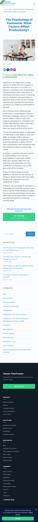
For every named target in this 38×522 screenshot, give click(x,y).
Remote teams (7, 428)
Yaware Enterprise (8, 411)
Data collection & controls (11, 451)
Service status (7, 460)
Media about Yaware (9, 486)
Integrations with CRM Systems (14, 314)
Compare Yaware (8, 408)
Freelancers (6, 431)
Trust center (7, 474)
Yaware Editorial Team (20, 75)
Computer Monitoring (11, 306)
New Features (8, 329)
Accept (17, 518)
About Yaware (7, 471)
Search (30, 234)
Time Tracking (8, 346)
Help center (6, 454)
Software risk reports (9, 448)
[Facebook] (4, 69)
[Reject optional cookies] (36, 509)
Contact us (6, 495)
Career (5, 492)
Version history (7, 457)
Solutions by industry (9, 425)
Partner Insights (9, 333)
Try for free (19, 217)
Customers (6, 477)
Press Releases (8, 337)
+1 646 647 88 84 (8, 500)
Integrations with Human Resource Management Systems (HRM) (15, 320)
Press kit (5, 489)
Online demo (7, 414)
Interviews (6, 325)
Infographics (7, 310)
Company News (9, 302)
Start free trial (19, 386)
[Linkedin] (11, 69)
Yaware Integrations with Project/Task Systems (17, 351)
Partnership (6, 483)
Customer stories (8, 434)
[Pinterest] (14, 69)
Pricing (5, 405)
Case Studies (8, 298)
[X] (7, 69)
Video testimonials (8, 480)
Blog (10, 9)
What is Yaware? (8, 402)
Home (5, 9)
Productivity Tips (9, 341)
